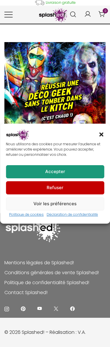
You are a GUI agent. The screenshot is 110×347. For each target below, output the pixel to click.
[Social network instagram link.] (6, 308)
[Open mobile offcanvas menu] (8, 14)
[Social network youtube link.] (39, 308)
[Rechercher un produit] (73, 14)
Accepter (55, 171)
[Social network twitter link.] (56, 308)
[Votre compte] (87, 14)
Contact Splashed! (26, 292)
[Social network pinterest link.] (23, 308)
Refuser (55, 187)
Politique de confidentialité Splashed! (46, 282)
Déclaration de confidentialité (72, 214)
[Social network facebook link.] (72, 308)
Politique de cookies (26, 214)
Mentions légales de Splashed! (39, 262)
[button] (101, 134)
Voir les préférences (55, 203)
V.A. (82, 332)
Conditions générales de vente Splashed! (51, 272)
